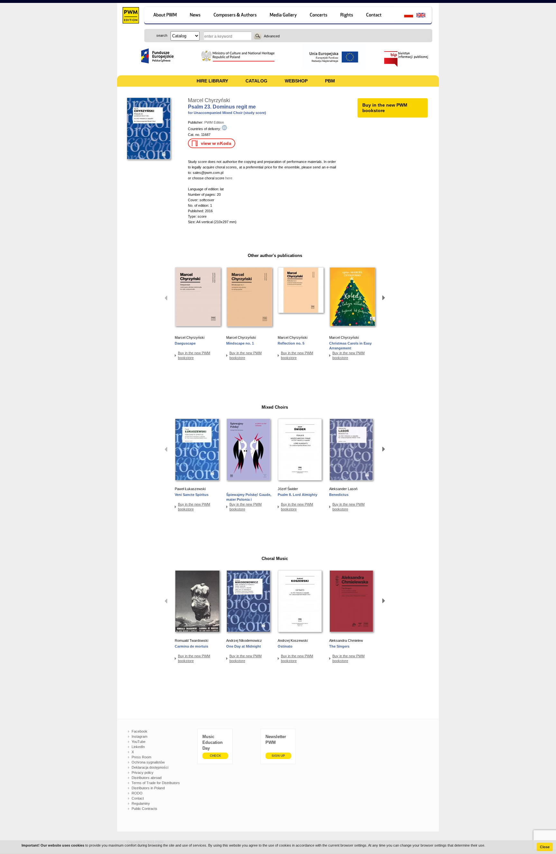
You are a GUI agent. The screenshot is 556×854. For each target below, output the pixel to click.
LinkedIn (138, 747)
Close (545, 847)
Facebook (139, 731)
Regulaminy (141, 803)
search (257, 35)
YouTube (138, 742)
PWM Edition (214, 122)
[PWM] (130, 16)
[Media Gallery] (284, 16)
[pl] (404, 16)
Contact (138, 798)
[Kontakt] (376, 16)
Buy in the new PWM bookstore (194, 355)
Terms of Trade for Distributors (156, 783)
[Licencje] (347, 16)
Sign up (278, 755)
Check (215, 755)
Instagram (139, 736)
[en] (424, 16)
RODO (137, 793)
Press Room (141, 757)
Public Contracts (144, 809)
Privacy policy (142, 772)
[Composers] (236, 16)
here (228, 178)
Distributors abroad (147, 778)
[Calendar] (319, 16)
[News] (196, 16)
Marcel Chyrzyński (209, 100)
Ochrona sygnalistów (148, 762)
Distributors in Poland (148, 788)
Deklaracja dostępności (150, 767)
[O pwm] (164, 16)
